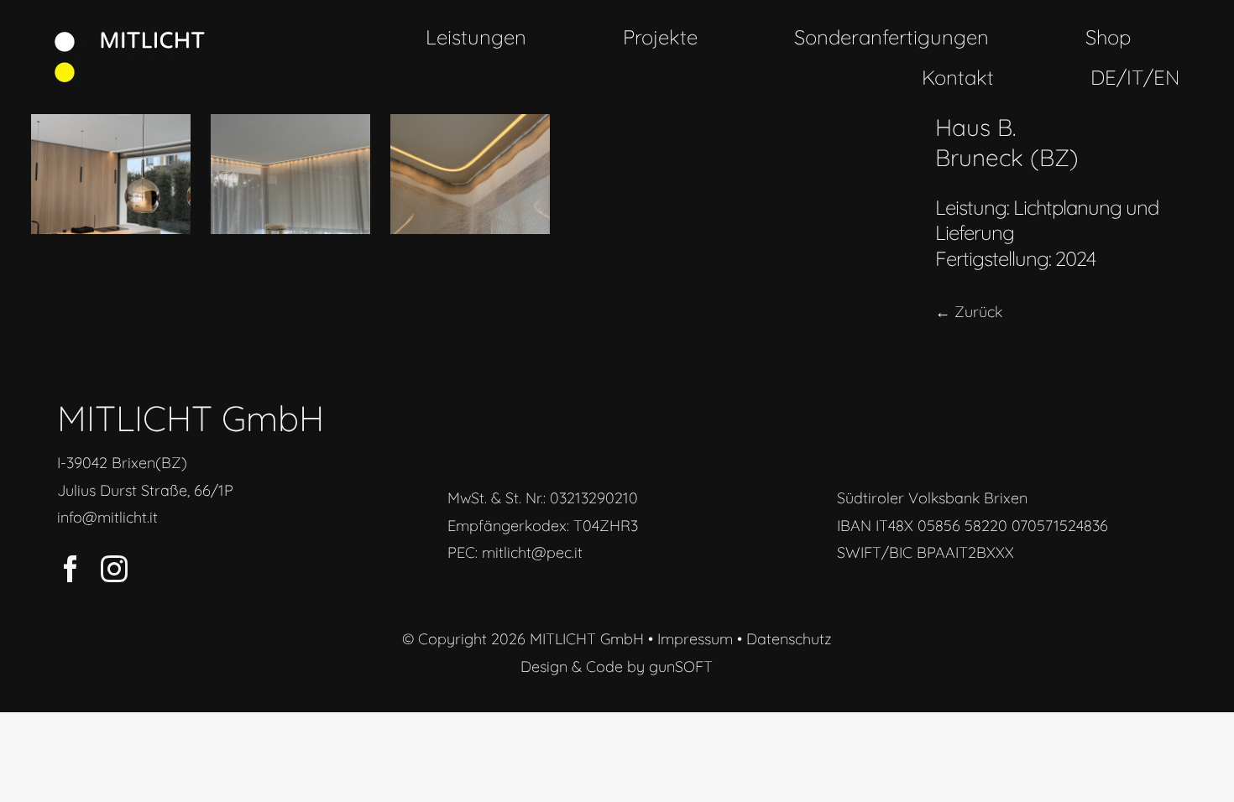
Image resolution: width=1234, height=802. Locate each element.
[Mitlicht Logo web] (130, 34)
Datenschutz (789, 638)
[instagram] (114, 568)
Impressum (695, 638)
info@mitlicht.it (107, 517)
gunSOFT (681, 666)
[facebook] (70, 568)
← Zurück (968, 311)
